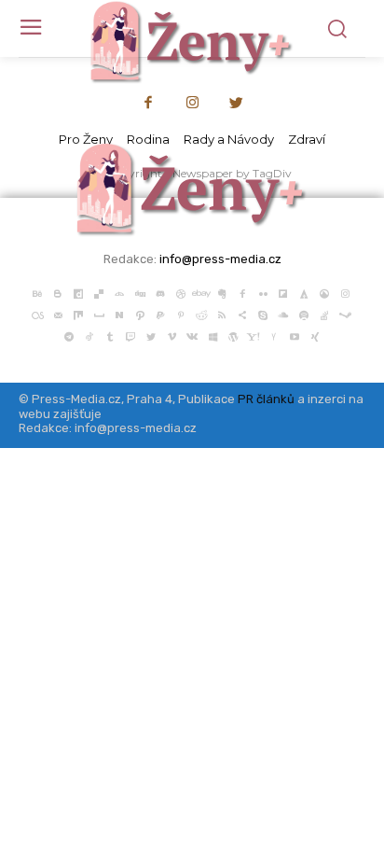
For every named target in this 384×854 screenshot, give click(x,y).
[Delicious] (98, 292)
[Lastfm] (37, 313)
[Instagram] (192, 103)
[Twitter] (236, 103)
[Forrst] (304, 292)
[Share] (242, 313)
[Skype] (263, 313)
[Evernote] (222, 292)
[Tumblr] (110, 335)
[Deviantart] (119, 292)
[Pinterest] (180, 313)
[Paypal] (160, 313)
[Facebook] (148, 103)
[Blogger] (57, 292)
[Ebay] (201, 292)
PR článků (266, 399)
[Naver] (119, 313)
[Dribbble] (180, 292)
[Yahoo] (253, 335)
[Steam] (345, 313)
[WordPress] (233, 335)
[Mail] (57, 313)
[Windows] (212, 335)
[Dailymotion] (78, 292)
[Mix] (78, 313)
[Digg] (139, 292)
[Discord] (160, 292)
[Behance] (37, 292)
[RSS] (222, 313)
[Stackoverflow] (324, 313)
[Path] (139, 313)
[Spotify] (304, 313)
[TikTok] (89, 335)
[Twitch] (130, 335)
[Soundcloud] (283, 313)
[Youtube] (294, 335)
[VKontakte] (192, 335)
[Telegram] (69, 335)
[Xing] (315, 335)
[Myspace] (98, 313)
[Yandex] (274, 335)
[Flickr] (263, 292)
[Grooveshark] (324, 292)
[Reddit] (201, 313)
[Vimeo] (171, 335)
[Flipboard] (283, 292)
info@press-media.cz (220, 259)
